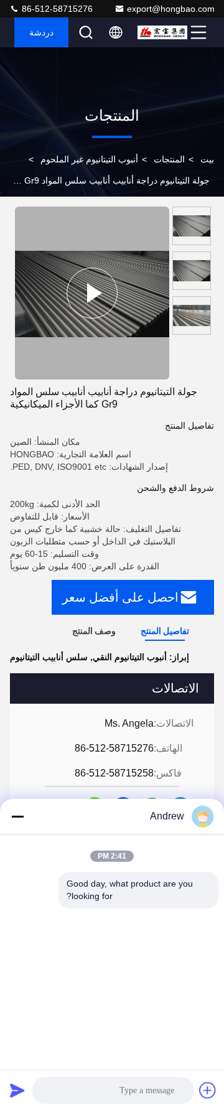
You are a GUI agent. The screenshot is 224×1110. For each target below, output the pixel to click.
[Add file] (208, 1090)
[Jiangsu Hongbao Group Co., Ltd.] (162, 32)
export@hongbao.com (171, 9)
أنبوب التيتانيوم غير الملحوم (89, 159)
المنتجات (169, 159)
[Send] (17, 1090)
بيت (207, 159)
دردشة (41, 32)
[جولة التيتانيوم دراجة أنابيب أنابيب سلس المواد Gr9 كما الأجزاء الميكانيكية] (92, 293)
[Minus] (17, 816)
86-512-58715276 (56, 9)
